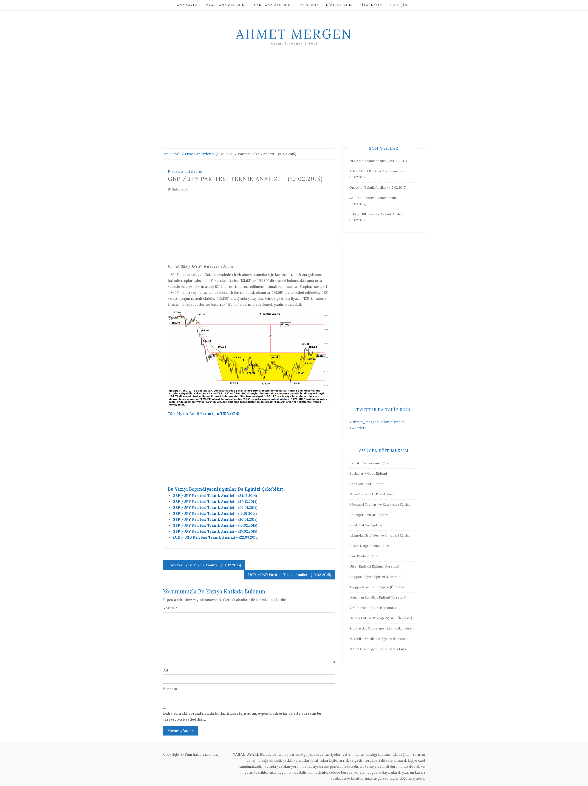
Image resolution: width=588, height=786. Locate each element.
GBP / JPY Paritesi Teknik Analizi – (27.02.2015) (214, 531)
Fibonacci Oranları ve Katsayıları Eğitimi (379, 504)
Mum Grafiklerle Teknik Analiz (372, 494)
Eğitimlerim (339, 4)
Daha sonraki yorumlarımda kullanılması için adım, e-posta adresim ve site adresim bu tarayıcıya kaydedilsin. (242, 716)
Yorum (170, 608)
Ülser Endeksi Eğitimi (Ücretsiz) (374, 566)
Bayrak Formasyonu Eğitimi (370, 463)
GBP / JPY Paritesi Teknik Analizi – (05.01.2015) (214, 507)
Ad (165, 670)
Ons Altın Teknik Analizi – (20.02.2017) (378, 161)
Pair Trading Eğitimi (364, 556)
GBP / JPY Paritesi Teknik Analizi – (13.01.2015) (214, 513)
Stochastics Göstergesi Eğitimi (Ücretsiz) (381, 628)
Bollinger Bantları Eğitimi (368, 515)
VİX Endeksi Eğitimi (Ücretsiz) (372, 608)
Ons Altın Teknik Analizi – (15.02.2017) (377, 187)
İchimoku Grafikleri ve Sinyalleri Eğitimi (379, 535)
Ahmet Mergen (294, 34)
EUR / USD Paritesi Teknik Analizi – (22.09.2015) (215, 537)
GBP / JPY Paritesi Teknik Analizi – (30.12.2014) (214, 501)
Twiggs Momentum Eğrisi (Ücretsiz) (377, 587)
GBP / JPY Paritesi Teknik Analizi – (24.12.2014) (214, 495)
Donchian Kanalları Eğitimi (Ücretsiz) (377, 597)
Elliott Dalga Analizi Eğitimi (370, 546)
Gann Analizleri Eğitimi (366, 484)
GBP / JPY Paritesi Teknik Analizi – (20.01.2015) (214, 519)
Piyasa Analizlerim (225, 4)
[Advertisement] (294, 102)
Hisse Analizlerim (271, 4)
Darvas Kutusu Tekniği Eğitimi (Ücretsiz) (380, 618)
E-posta (170, 689)
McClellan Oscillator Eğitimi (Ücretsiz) (379, 639)
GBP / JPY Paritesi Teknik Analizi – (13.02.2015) (214, 525)
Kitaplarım (371, 4)
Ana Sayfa (187, 4)
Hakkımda (308, 4)
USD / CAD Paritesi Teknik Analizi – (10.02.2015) (289, 574)
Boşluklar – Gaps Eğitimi (368, 473)
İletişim (399, 4)
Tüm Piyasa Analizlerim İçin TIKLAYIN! (203, 413)
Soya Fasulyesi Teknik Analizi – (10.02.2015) (204, 565)
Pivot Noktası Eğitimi (365, 525)
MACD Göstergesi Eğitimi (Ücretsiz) (377, 649)
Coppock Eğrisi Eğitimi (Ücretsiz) (375, 577)
